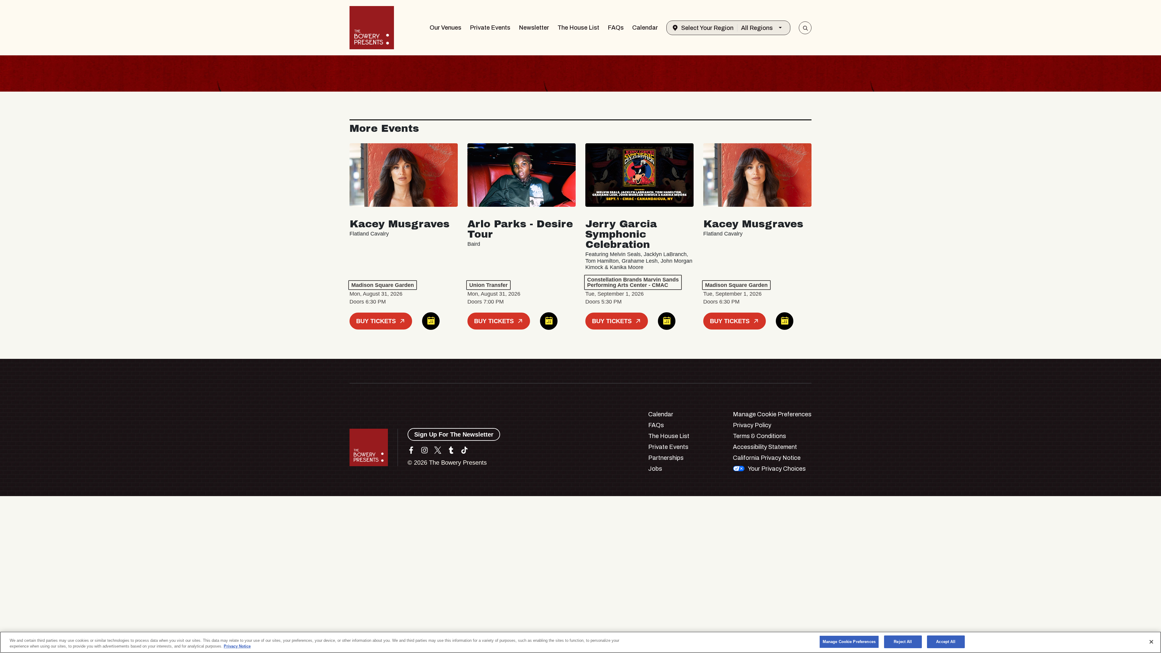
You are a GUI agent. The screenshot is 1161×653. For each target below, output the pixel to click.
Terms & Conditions (759, 436)
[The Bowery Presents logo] (372, 27)
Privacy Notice (237, 646)
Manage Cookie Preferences (849, 641)
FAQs (616, 27)
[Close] (1151, 641)
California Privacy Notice (767, 457)
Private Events (490, 27)
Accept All (945, 641)
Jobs (655, 468)
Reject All (903, 641)
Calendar (645, 27)
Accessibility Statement (765, 446)
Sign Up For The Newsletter (453, 434)
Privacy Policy (752, 425)
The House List (578, 27)
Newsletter (534, 27)
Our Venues (445, 27)
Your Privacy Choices (777, 469)
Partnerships (666, 457)
